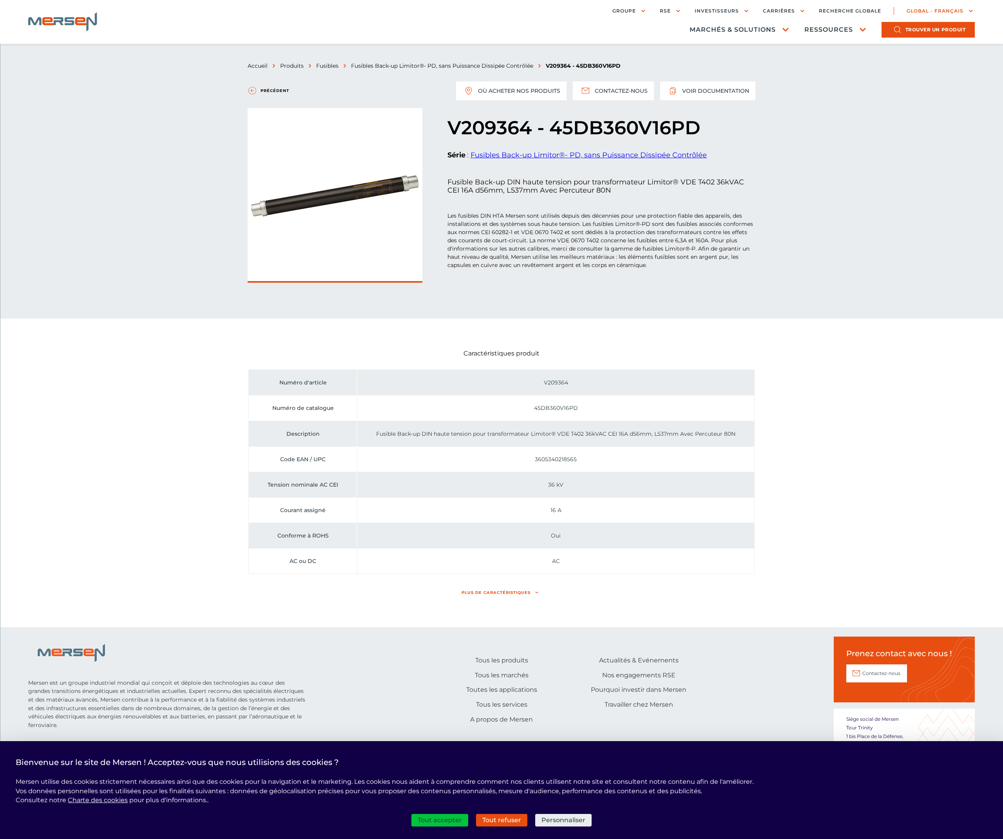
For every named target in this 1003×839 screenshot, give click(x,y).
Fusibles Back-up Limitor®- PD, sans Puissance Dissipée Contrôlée (442, 66)
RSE (665, 11)
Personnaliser (563, 820)
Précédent (275, 90)
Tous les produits (501, 660)
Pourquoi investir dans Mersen (638, 689)
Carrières (779, 11)
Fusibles (327, 66)
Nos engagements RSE (638, 675)
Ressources (828, 29)
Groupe (624, 11)
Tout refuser (501, 820)
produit (935, 29)
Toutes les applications (501, 689)
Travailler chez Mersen (639, 704)
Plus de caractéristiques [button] (496, 592)
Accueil (258, 66)
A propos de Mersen (501, 719)
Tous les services (501, 704)
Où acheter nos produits (519, 90)
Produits (292, 66)
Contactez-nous (621, 90)
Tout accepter (440, 820)
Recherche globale (850, 11)
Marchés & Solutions (733, 29)
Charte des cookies (98, 800)
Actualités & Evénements (639, 660)
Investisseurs (717, 11)
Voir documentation (715, 90)
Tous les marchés (502, 675)
